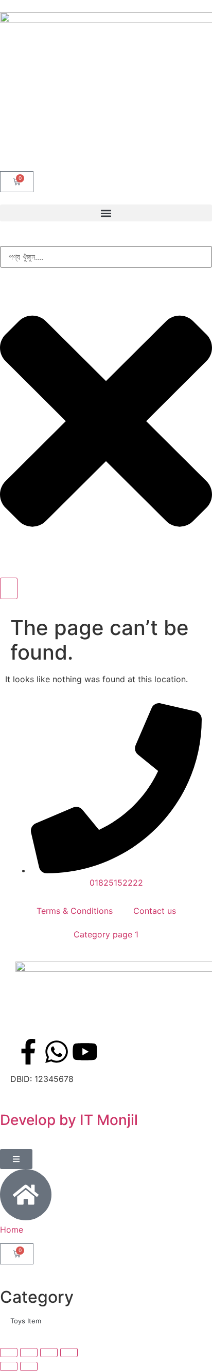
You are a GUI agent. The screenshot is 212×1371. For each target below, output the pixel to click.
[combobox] (106, 257)
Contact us (154, 911)
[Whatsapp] (56, 1052)
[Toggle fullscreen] (29, 1352)
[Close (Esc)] (69, 1352)
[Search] (8, 588)
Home (11, 1229)
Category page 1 (106, 934)
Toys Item (25, 1321)
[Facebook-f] (28, 1052)
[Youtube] (85, 1052)
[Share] (49, 1352)
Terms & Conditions (75, 911)
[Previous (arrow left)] (8, 1366)
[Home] (25, 1194)
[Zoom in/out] (8, 1352)
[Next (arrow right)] (29, 1366)
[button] (106, 212)
